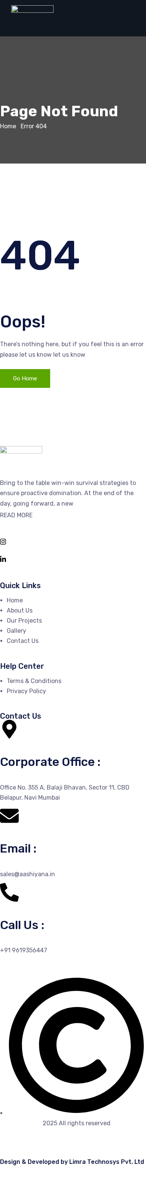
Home (8, 126)
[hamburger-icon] (123, 18)
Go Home (25, 378)
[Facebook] (73, 523)
